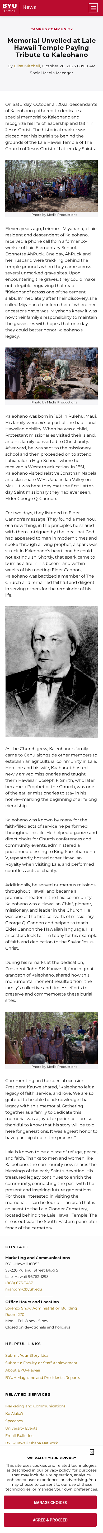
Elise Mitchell (27, 66)
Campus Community (51, 29)
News (29, 7)
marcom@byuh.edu (23, 1289)
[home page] (9, 8)
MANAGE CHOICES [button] (50, 1502)
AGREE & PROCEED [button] (50, 1519)
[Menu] (93, 7)
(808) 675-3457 (19, 1282)
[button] (92, 1452)
